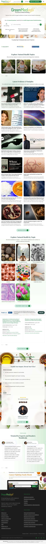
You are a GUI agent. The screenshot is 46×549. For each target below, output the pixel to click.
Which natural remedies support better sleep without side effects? (23, 30)
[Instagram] (36, 538)
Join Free (37, 1)
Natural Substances (29, 513)
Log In (31, 1)
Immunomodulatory (38, 331)
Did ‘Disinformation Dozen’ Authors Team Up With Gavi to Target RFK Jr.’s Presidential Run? (11, 151)
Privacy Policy (5, 516)
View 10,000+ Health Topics (22, 306)
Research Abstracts (29, 499)
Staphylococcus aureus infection (12, 332)
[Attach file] (12, 25)
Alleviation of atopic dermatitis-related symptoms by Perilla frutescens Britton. (33, 320)
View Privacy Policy (29, 488)
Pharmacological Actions (31, 520)
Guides (26, 501)
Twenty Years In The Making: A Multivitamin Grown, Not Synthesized (33, 151)
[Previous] (2, 76)
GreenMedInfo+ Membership (32, 505)
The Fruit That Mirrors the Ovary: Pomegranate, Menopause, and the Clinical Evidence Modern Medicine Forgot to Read (11, 222)
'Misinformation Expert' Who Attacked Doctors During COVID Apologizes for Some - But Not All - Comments (11, 128)
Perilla (8, 330)
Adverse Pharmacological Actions (33, 524)
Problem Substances (29, 526)
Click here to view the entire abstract (10, 335)
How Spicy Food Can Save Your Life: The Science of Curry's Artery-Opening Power (11, 198)
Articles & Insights (29, 497)
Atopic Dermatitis (32, 329)
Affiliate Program (6, 528)
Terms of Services (6, 518)
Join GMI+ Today (22, 422)
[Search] (22, 2)
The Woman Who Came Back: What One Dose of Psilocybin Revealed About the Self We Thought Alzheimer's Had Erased (34, 199)
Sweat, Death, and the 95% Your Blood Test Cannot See (33, 175)
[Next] (6, 76)
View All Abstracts (22, 348)
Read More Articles (22, 230)
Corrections (4, 522)
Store (27, 1)
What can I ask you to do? (9, 30)
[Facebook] (39, 538)
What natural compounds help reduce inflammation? (36, 30)
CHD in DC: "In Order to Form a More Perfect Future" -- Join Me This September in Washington (34, 104)
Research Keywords (29, 516)
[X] (44, 538)
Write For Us (4, 526)
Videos (26, 503)
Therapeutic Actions (29, 518)
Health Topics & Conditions (31, 515)
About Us (3, 513)
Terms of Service (33, 533)
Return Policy (4, 520)
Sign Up (33, 486)
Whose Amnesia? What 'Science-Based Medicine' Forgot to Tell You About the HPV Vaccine (11, 175)
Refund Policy (41, 533)
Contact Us (4, 515)
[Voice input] (38, 25)
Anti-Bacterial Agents (16, 333)
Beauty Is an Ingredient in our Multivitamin (33, 127)
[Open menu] (43, 1)
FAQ (2, 524)
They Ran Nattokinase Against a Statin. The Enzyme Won (33, 222)
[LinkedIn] (41, 538)
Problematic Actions (29, 522)
